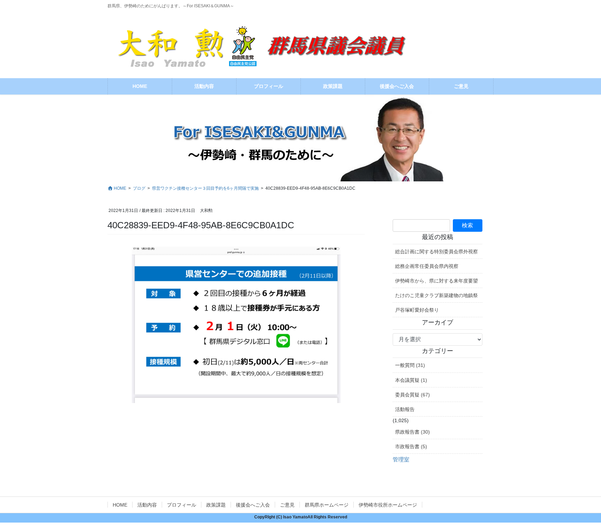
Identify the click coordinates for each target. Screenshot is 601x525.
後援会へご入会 (253, 505)
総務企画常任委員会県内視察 (426, 266)
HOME (120, 505)
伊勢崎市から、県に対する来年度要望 (436, 281)
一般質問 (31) (410, 365)
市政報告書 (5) (411, 446)
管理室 (401, 459)
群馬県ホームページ (326, 505)
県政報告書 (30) (412, 432)
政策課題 (216, 505)
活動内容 (147, 505)
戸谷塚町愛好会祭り (417, 310)
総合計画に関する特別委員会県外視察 (436, 251)
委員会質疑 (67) (412, 394)
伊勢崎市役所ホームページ (388, 505)
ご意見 (287, 505)
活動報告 (405, 409)
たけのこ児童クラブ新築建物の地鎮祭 (436, 295)
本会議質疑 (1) (411, 380)
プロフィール (181, 505)
